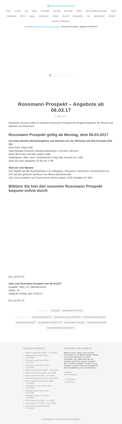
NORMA (55, 16)
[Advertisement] (61, 45)
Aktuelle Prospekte (61, 21)
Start (8, 11)
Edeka (79, 11)
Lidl (26, 11)
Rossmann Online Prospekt (68, 317)
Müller (66, 16)
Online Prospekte (70, 374)
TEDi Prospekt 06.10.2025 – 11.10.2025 (40, 403)
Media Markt (99, 16)
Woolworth (78, 16)
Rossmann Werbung (96, 323)
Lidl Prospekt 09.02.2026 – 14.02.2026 (40, 375)
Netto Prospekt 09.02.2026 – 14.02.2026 (40, 373)
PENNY (113, 11)
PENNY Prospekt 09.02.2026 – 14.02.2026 (41, 370)
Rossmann (11, 16)
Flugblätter (68, 372)
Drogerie (55, 311)
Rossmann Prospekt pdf (50, 323)
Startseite (37, 27)
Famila (32, 16)
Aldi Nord (45, 11)
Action (18, 11)
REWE (34, 11)
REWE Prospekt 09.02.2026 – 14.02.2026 (41, 353)
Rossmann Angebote (42, 317)
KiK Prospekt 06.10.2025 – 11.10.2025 (40, 400)
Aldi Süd (56, 11)
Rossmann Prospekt (26, 323)
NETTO (22, 16)
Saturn (112, 16)
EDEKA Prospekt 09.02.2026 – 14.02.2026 (41, 378)
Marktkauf (44, 16)
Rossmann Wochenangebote (61, 328)
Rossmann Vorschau (75, 323)
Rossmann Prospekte (51, 27)
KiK (88, 16)
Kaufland (68, 11)
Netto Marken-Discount (96, 11)
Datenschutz (71, 379)
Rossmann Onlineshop (94, 317)
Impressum (70, 382)
